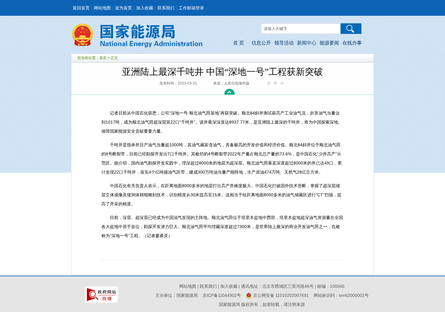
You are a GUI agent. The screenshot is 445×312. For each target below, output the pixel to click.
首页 (103, 58)
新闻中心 (306, 42)
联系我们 (165, 7)
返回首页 (81, 7)
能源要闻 (329, 42)
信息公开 (261, 42)
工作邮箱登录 (191, 7)
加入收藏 (144, 7)
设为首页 (123, 7)
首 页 (238, 42)
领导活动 (284, 42)
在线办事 (352, 42)
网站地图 (102, 7)
